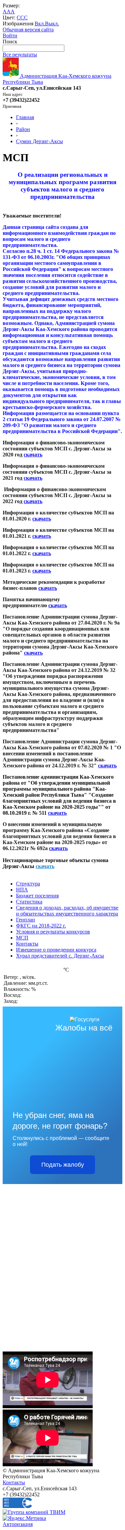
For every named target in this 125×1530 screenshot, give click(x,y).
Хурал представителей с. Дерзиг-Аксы (60, 956)
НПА (22, 889)
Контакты (27, 943)
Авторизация (18, 1524)
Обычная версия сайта (28, 29)
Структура (28, 883)
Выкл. (52, 23)
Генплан (25, 919)
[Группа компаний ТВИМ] (34, 1512)
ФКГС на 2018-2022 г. (41, 925)
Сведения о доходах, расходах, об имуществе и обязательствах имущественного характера (67, 910)
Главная (25, 117)
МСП (22, 937)
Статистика (29, 901)
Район (23, 129)
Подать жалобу (62, 1164)
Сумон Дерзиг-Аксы (39, 141)
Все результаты (20, 54)
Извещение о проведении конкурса (56, 949)
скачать (33, 454)
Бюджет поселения (37, 895)
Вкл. (40, 23)
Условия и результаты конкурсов (53, 931)
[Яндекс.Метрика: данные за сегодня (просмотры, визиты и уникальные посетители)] (24, 1518)
